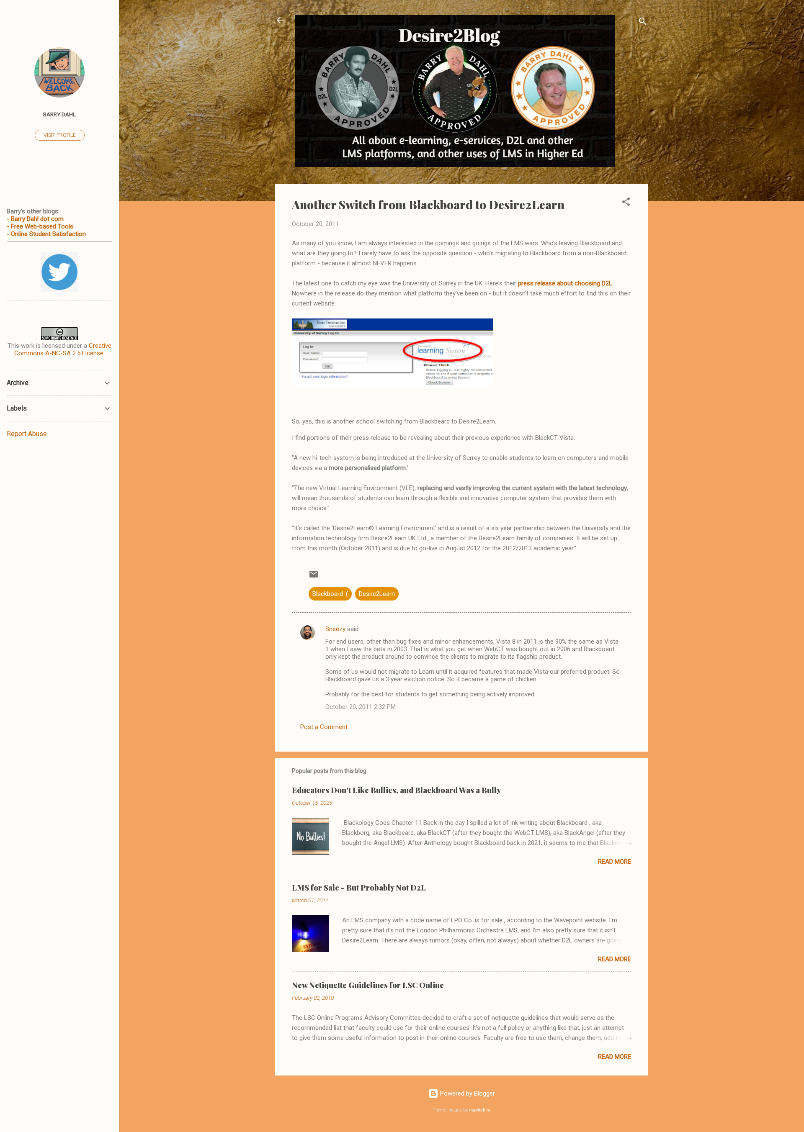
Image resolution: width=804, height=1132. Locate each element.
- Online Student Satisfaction (46, 234)
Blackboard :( (330, 594)
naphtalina (479, 1110)
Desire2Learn (377, 594)
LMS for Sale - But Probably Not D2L (359, 888)
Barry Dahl (59, 114)
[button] (626, 203)
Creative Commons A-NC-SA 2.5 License (62, 349)
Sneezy (335, 629)
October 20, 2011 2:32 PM (360, 707)
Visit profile (60, 135)
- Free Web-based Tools (40, 226)
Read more (614, 861)
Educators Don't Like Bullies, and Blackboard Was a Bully (396, 790)
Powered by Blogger (466, 1093)
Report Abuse (27, 434)
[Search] (643, 23)
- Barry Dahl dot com (35, 219)
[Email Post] (314, 577)
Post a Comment (324, 727)
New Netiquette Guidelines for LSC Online (368, 985)
